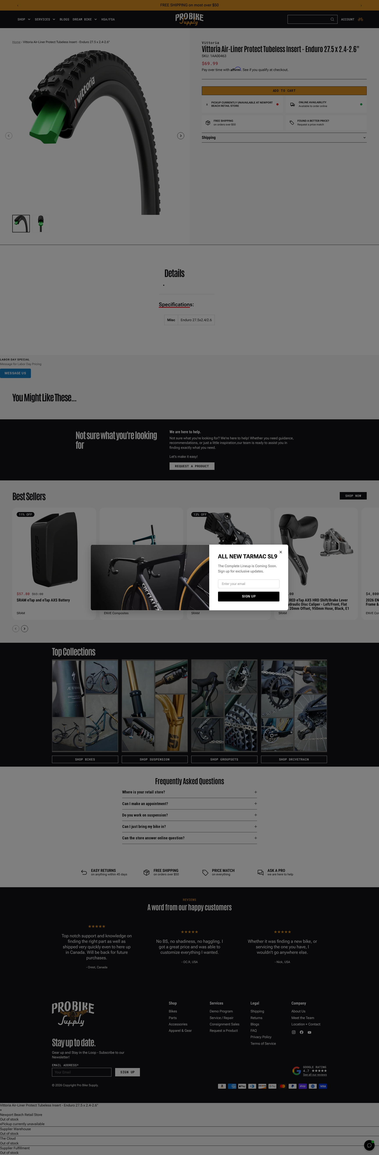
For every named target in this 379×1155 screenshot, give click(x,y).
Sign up (249, 596)
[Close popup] (281, 552)
